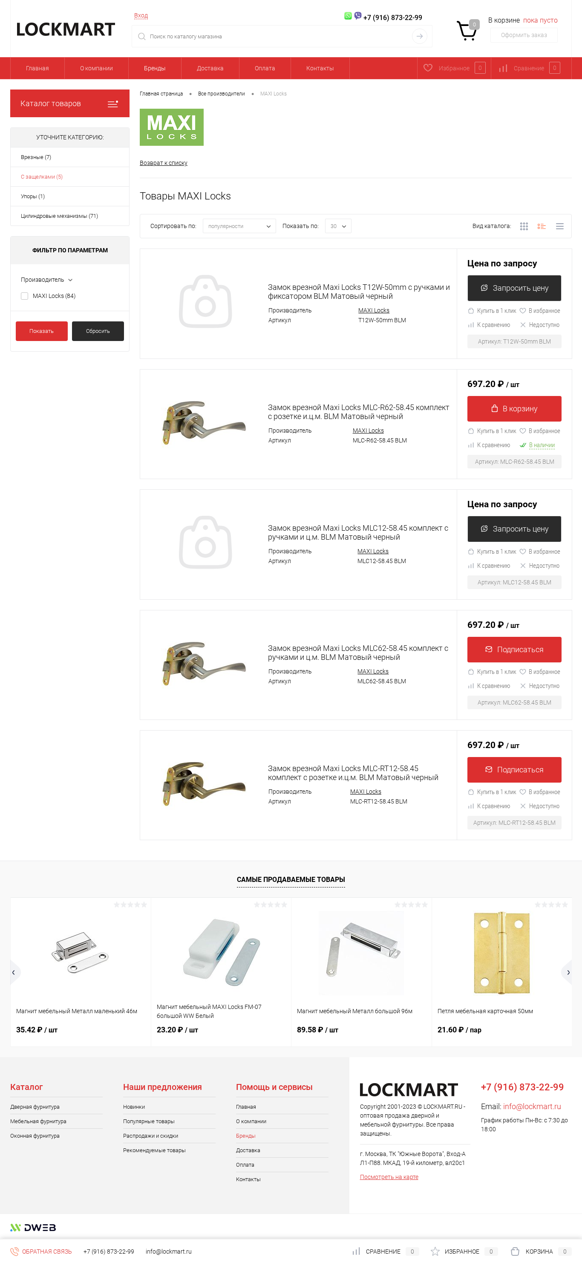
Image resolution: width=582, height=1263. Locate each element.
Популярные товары (149, 1121)
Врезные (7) (36, 157)
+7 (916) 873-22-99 (109, 1251)
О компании (96, 68)
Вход (141, 15)
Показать (41, 331)
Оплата (265, 68)
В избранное (544, 311)
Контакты (320, 68)
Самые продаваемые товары (291, 880)
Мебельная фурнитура (38, 1121)
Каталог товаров (50, 103)
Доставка (210, 68)
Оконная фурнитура (35, 1136)
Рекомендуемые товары (154, 1150)
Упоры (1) (33, 196)
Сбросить (98, 331)
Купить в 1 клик (496, 311)
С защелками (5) (42, 176)
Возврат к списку (163, 162)
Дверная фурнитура (35, 1107)
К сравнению (493, 325)
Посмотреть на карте (389, 1176)
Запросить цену (521, 287)
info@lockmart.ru (532, 1106)
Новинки (134, 1107)
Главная (37, 68)
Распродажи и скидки (150, 1136)
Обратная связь (46, 1251)
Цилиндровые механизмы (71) (59, 216)
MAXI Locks (54, 295)
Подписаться (520, 649)
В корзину (520, 408)
